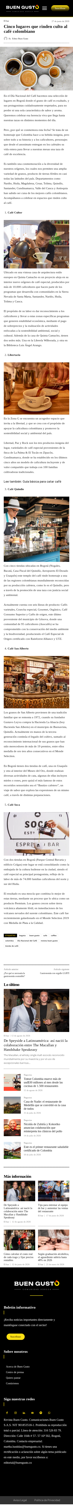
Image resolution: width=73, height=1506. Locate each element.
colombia (9, 940)
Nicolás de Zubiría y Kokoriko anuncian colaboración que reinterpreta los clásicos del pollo (43, 1128)
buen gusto (34, 935)
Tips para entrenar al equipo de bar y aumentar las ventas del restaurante (53, 1208)
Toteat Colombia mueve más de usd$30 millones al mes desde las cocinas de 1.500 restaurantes (43, 1082)
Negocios (28, 1075)
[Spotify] (40, 1413)
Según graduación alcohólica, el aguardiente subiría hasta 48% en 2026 (53, 1257)
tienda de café (11, 946)
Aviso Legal (20, 1500)
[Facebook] (7, 956)
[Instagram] (15, 1413)
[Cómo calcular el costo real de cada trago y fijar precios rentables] (19, 1240)
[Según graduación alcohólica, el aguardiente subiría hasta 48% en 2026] (53, 1240)
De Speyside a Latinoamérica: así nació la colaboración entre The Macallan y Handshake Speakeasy (36, 1045)
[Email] (33, 956)
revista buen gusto (49, 940)
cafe (45, 935)
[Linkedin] (24, 956)
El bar (6, 21)
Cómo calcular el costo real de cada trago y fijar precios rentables (18, 1257)
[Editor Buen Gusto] (6, 38)
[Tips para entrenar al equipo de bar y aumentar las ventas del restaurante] (53, 1191)
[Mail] (32, 1413)
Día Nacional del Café (27, 940)
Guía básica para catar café (42, 481)
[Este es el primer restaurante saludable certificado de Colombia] (12, 1150)
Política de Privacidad (47, 1500)
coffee (54, 935)
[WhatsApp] (16, 956)
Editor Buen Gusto (20, 39)
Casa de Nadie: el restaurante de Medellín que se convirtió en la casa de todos (45, 1105)
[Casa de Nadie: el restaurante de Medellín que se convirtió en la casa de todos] (12, 1105)
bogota (22, 935)
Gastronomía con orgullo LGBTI (54, 973)
